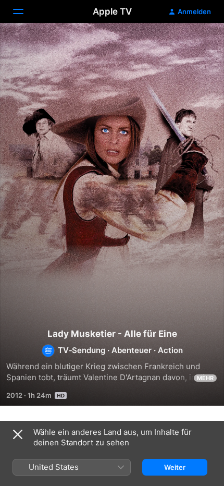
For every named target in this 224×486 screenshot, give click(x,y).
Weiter (174, 467)
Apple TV (112, 11)
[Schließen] (17, 434)
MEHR (205, 378)
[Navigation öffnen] (24, 11)
